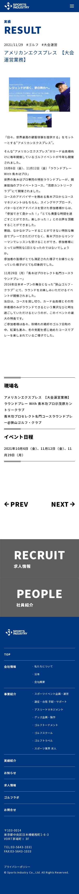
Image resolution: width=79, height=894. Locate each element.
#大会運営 (50, 44)
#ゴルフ (32, 44)
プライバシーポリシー (17, 867)
